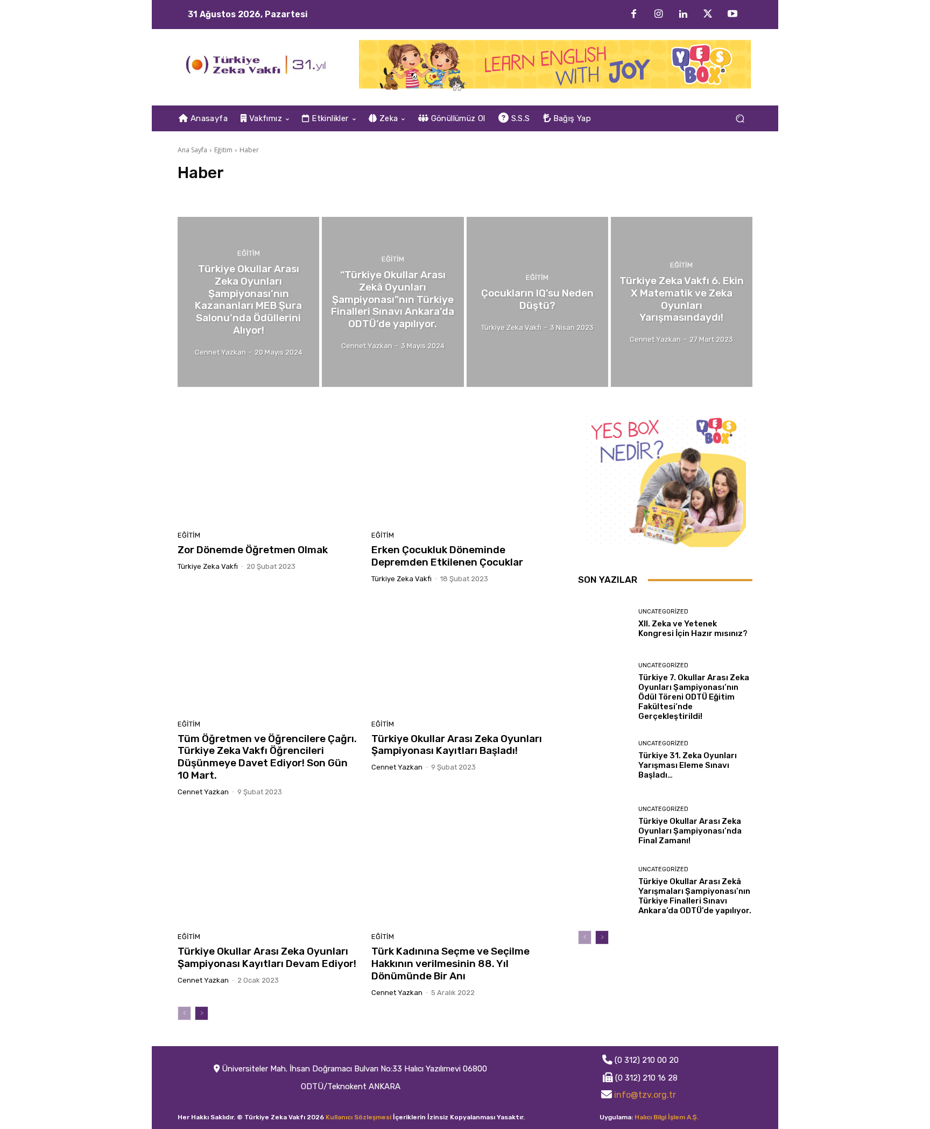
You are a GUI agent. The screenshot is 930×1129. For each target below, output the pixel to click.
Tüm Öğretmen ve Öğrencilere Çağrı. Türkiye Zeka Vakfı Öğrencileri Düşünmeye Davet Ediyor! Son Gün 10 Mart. (267, 756)
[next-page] (201, 1013)
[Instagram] (658, 14)
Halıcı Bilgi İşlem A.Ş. (667, 1117)
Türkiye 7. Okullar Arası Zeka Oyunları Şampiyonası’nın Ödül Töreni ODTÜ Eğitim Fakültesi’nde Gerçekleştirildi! (693, 697)
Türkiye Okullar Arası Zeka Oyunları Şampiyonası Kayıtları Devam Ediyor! (267, 957)
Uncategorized (663, 612)
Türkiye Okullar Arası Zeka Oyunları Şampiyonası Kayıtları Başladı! (456, 744)
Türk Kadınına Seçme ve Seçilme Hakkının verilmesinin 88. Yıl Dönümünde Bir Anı (450, 963)
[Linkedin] (683, 14)
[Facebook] (633, 14)
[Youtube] (732, 14)
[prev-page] (184, 1013)
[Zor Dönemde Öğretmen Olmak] (268, 467)
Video (272, 193)
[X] (707, 14)
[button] (739, 118)
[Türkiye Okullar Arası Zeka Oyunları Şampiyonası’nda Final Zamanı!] (604, 825)
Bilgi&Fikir (199, 193)
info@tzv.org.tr (645, 1095)
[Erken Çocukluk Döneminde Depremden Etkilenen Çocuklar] (461, 467)
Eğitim (223, 149)
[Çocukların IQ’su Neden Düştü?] (537, 302)
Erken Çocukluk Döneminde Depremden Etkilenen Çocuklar (447, 556)
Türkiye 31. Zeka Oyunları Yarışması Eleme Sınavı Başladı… (687, 765)
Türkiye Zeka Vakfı (208, 566)
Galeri (239, 193)
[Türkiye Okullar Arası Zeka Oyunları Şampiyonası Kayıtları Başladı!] (461, 655)
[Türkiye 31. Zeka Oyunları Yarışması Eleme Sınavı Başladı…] (604, 760)
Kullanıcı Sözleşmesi (358, 1117)
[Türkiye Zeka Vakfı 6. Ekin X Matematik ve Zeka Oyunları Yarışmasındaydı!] (681, 302)
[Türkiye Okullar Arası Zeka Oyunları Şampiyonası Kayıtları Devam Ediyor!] (268, 868)
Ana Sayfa (192, 149)
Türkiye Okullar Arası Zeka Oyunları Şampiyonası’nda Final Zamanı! (690, 830)
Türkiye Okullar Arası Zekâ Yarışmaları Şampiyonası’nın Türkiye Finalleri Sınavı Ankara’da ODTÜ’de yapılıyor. (694, 896)
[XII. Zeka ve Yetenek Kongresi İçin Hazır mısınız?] (604, 623)
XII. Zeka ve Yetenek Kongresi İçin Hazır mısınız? (693, 628)
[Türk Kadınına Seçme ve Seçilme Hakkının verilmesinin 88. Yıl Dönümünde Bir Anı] (461, 868)
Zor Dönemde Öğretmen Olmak (253, 550)
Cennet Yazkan (203, 792)
